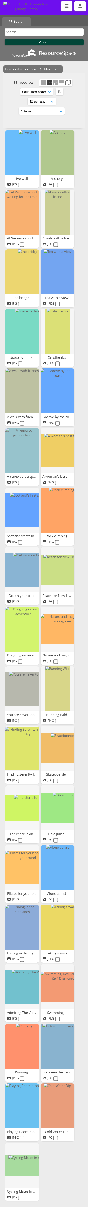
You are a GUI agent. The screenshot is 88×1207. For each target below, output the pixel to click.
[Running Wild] (57, 688)
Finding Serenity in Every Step (30, 774)
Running (22, 1072)
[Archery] (57, 152)
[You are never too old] (22, 688)
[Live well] (22, 152)
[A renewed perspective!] (22, 450)
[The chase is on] (22, 807)
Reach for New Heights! (60, 595)
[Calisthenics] (57, 331)
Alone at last (57, 893)
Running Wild (57, 714)
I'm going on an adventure (28, 655)
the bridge (21, 297)
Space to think (21, 357)
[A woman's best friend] (57, 450)
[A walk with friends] (22, 390)
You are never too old (24, 714)
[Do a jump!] (57, 807)
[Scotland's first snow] (22, 510)
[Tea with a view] (57, 271)
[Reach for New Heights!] (57, 569)
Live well (21, 178)
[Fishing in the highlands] (22, 927)
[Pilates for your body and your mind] (22, 867)
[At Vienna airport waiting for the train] (22, 212)
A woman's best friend (60, 476)
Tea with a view (57, 297)
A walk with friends (22, 417)
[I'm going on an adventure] (22, 629)
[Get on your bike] (22, 569)
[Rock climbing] (57, 510)
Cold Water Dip (57, 1131)
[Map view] (68, 83)
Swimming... (57, 1012)
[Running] (22, 1046)
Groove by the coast (58, 417)
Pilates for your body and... (28, 893)
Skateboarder (57, 774)
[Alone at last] (57, 867)
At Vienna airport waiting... (28, 238)
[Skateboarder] (57, 748)
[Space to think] (22, 331)
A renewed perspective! (25, 476)
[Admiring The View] (22, 986)
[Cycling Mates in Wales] (22, 1165)
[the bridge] (22, 271)
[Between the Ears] (57, 1046)
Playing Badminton (22, 1131)
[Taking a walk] (57, 927)
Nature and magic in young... (65, 655)
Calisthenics (57, 357)
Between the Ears (57, 1072)
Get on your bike (21, 595)
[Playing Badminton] (22, 1105)
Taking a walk (57, 953)
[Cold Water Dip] (57, 1105)
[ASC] (59, 91)
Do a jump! (57, 834)
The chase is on (21, 834)
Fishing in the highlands (26, 953)
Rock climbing (57, 536)
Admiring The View (22, 1012)
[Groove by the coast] (57, 390)
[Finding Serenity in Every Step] (22, 748)
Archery (57, 178)
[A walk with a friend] (57, 212)
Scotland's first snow (23, 536)
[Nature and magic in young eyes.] (57, 629)
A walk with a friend (58, 238)
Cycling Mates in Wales (25, 1191)
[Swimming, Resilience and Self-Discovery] (57, 986)
